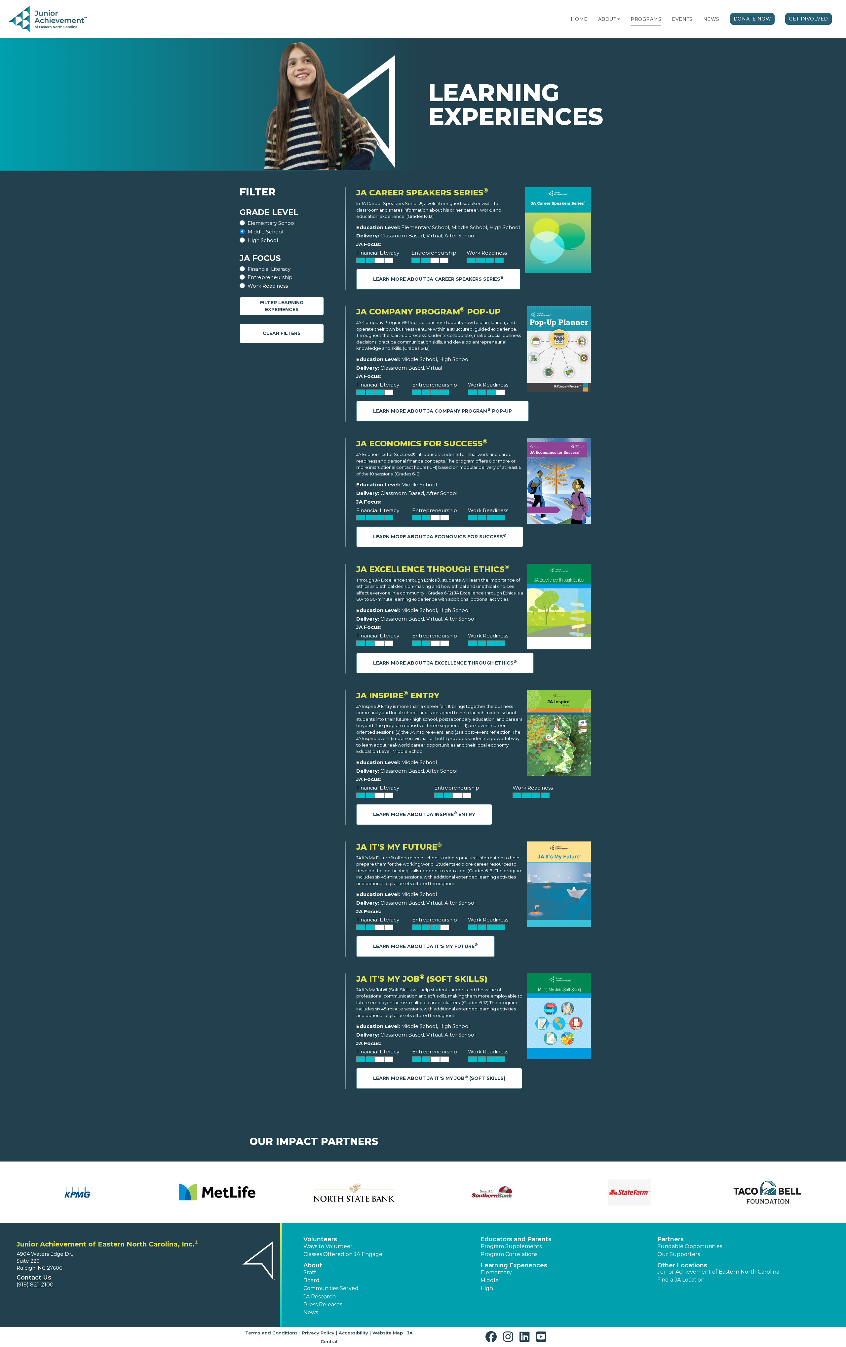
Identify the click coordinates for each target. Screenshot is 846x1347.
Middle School (265, 231)
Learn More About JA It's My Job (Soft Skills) (439, 1078)
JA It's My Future (399, 847)
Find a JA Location (681, 1280)
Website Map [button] (387, 1332)
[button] (618, 19)
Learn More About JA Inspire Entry (424, 814)
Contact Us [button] (34, 1278)
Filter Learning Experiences (281, 306)
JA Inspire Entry (398, 695)
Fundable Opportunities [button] (689, 1246)
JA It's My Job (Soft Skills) (421, 979)
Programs (646, 19)
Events (682, 19)
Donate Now (752, 19)
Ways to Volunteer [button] (328, 1246)
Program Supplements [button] (511, 1246)
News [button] (310, 1312)
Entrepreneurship (270, 277)
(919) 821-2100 (35, 1285)
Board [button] (311, 1280)
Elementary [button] (496, 1272)
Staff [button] (309, 1272)
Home (579, 19)
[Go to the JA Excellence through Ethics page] (559, 608)
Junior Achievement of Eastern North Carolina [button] (718, 1272)
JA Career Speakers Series (422, 192)
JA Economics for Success (421, 443)
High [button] (487, 1288)
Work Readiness (268, 286)
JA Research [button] (319, 1296)
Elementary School (271, 223)
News (711, 19)
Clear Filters (282, 333)
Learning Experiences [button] (514, 1265)
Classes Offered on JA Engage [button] (342, 1254)
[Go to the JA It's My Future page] (559, 885)
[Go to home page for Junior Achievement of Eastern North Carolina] (48, 19)
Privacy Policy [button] (318, 1332)
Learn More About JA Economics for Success (439, 536)
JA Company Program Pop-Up (428, 311)
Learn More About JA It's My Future (425, 946)
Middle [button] (490, 1280)
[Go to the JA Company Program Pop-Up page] (559, 350)
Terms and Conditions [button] (271, 1332)
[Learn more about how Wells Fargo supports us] (217, 1192)
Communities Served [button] (331, 1288)
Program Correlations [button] (509, 1254)
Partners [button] (670, 1239)
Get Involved (808, 19)
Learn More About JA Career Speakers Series (438, 279)
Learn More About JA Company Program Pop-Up (442, 411)
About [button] (312, 1265)
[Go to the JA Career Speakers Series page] (558, 231)
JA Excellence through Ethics (432, 569)
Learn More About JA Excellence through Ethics (445, 663)
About (607, 19)
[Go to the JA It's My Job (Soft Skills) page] (559, 1017)
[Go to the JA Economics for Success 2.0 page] (559, 482)
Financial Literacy (269, 269)
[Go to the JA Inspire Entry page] (559, 734)
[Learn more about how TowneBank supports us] (79, 1192)
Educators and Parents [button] (516, 1239)
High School (263, 240)
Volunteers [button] (320, 1239)
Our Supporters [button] (678, 1254)
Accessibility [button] (353, 1332)
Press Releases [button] (322, 1304)
